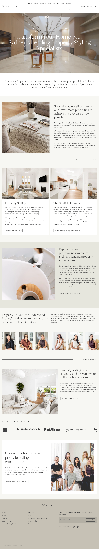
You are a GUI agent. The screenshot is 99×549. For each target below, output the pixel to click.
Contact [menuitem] (68, 3)
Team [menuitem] (49, 3)
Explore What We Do (13, 230)
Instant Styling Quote (87, 6)
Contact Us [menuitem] (32, 524)
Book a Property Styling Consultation (66, 230)
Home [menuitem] (30, 3)
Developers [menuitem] (69, 10)
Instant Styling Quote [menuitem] (9, 524)
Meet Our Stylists (88, 359)
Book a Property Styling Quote (16, 481)
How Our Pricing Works (69, 398)
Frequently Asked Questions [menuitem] (37, 518)
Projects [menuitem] (43, 3)
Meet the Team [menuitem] (7, 521)
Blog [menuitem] (62, 3)
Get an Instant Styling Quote (69, 293)
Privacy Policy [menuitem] (33, 521)
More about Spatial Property (85, 160)
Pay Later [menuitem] (56, 3)
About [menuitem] (36, 3)
